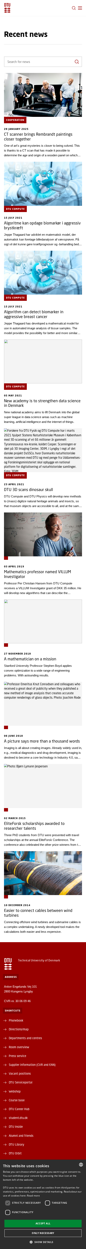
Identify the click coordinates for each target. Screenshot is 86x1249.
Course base (17, 1100)
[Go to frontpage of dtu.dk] (7, 8)
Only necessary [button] (43, 1233)
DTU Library (16, 1144)
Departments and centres (25, 1038)
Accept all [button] (43, 1223)
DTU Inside (16, 1126)
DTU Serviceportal (20, 1082)
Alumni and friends (21, 1135)
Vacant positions (20, 1073)
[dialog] (43, 1204)
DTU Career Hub (19, 1109)
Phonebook (16, 1020)
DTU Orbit (15, 1153)
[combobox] (81, 1165)
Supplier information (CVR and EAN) (32, 1064)
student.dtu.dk (18, 1118)
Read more (33, 1195)
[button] (80, 8)
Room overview (19, 1047)
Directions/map (19, 1029)
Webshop (15, 1091)
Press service (17, 1056)
